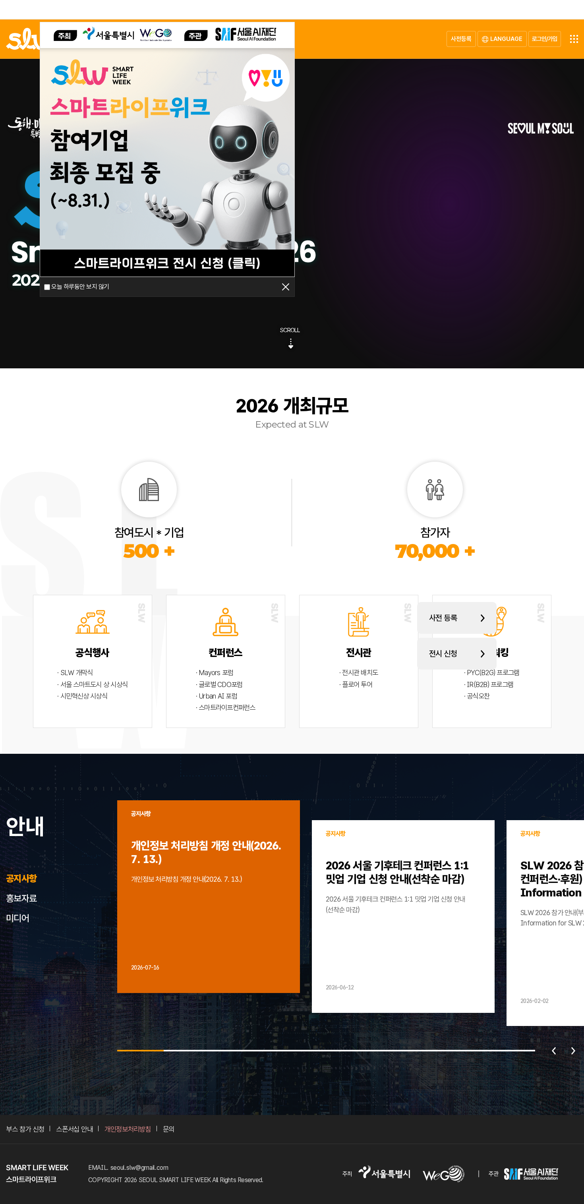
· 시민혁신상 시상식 (82, 696)
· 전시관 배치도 (358, 672)
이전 (554, 1050)
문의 (168, 1129)
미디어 (17, 918)
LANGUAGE (506, 39)
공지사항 (21, 878)
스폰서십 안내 (74, 1129)
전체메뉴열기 (574, 39)
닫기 (285, 287)
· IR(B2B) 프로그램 (489, 684)
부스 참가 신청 (25, 1129)
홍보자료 (21, 898)
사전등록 (461, 39)
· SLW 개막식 (75, 672)
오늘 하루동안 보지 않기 (80, 287)
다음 (573, 1050)
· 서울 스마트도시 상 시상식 (92, 684)
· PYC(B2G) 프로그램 (492, 672)
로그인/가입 (545, 39)
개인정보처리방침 (127, 1129)
